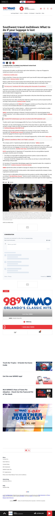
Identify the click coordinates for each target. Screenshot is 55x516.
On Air (21, 13)
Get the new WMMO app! (12, 376)
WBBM (4, 167)
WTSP (4, 151)
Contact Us (5, 459)
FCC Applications (7, 472)
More (43, 13)
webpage (49, 114)
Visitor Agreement (41, 495)
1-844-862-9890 (28, 327)
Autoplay (11, 182)
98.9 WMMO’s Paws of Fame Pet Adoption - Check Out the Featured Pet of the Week (18, 392)
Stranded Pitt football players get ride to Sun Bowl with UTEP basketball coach (24, 118)
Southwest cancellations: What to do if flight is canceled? (19, 139)
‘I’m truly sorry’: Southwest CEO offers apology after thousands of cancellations (25, 86)
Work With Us (6, 461)
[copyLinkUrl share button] (13, 63)
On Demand (31, 13)
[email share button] (10, 63)
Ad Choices (22, 496)
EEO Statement (6, 467)
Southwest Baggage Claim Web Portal (14, 128)
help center (49, 136)
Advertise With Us (7, 481)
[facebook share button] (4, 63)
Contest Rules (6, 464)
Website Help (6, 487)
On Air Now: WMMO (27, 314)
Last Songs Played (14, 13)
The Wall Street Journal (16, 132)
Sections (4, 1)
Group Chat (38, 13)
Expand (5, 182)
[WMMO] (27, 2)
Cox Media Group (9, 495)
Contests (26, 13)
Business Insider (15, 79)
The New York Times (21, 148)
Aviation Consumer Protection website (21, 165)
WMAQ (20, 104)
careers (30, 496)
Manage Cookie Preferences (8, 497)
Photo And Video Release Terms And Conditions (14, 474)
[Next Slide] (48, 202)
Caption (48, 58)
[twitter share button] (7, 63)
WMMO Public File (7, 469)
